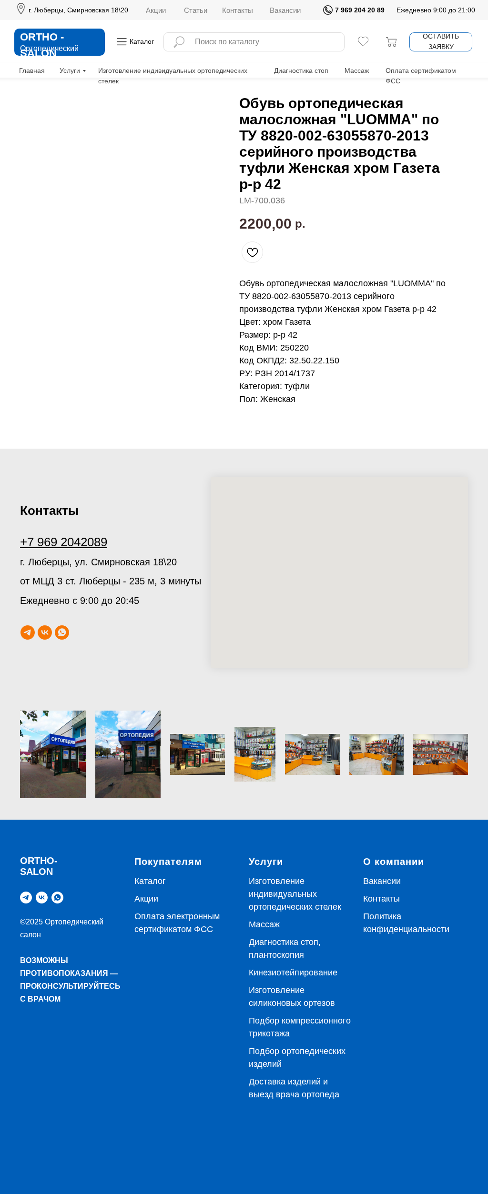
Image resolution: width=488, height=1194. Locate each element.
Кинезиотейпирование (293, 972)
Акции (156, 10)
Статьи (195, 10)
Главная (32, 70)
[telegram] (27, 632)
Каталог (150, 881)
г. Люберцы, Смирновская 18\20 (78, 10)
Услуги (70, 70)
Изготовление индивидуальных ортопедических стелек (295, 894)
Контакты (237, 10)
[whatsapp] (62, 632)
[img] (328, 10)
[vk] (45, 632)
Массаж (357, 70)
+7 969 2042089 (63, 542)
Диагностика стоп (301, 70)
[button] (440, 41)
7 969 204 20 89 (360, 10)
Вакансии (285, 10)
